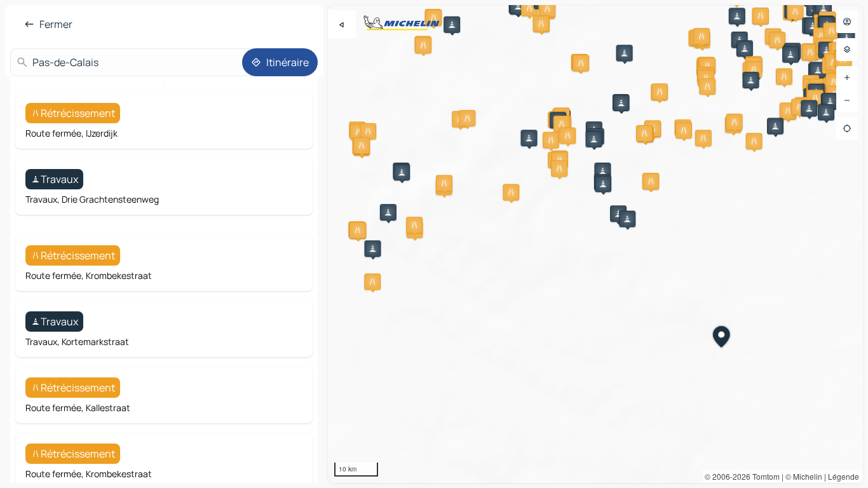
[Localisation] (847, 128)
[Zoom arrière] (847, 100)
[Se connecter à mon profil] (847, 21)
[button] (737, 16)
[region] (595, 244)
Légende (843, 476)
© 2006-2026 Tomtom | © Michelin (763, 476)
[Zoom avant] (847, 77)
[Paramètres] (847, 49)
